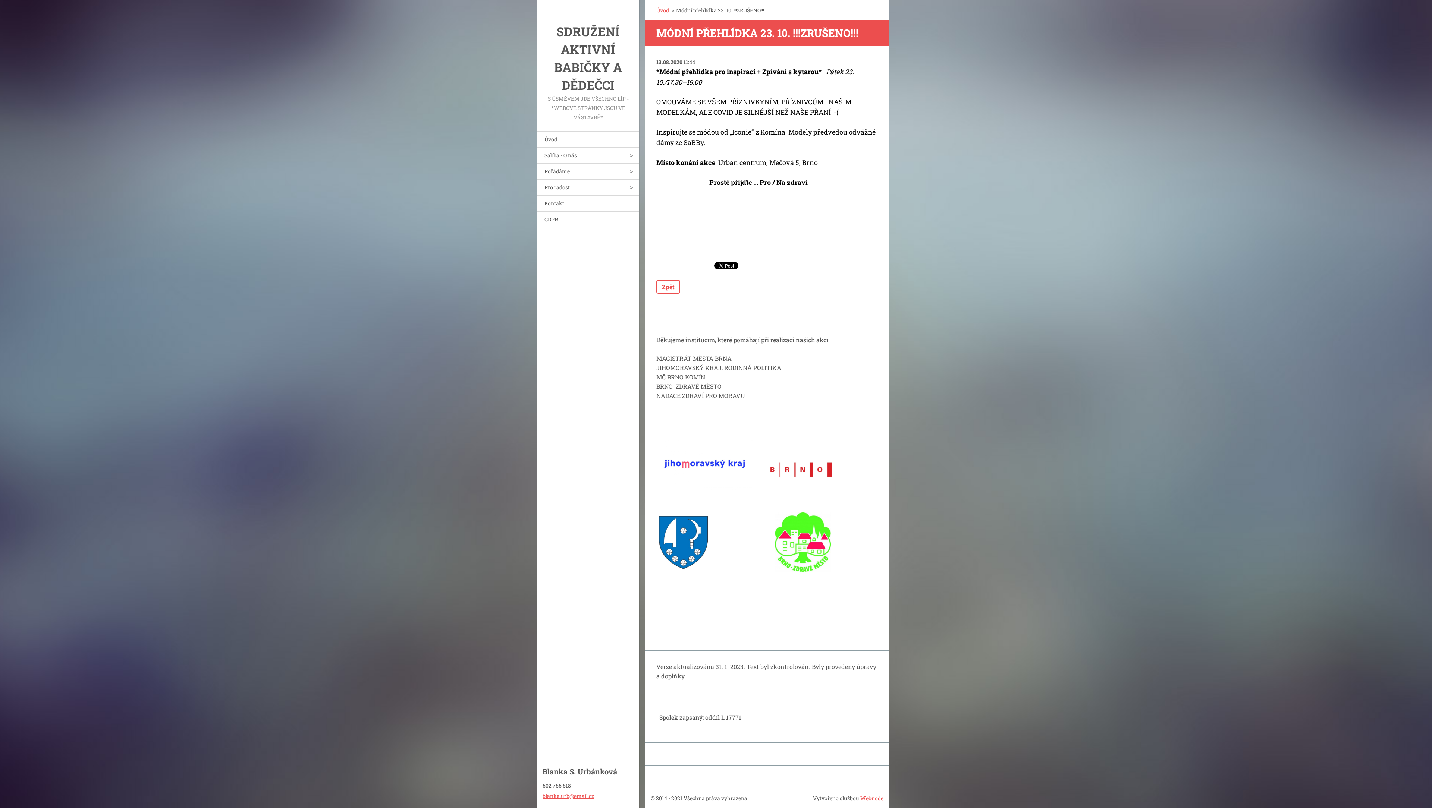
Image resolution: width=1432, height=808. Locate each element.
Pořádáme (557, 171)
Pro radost (557, 187)
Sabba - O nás (560, 155)
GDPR (551, 219)
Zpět (668, 287)
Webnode (871, 798)
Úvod (550, 139)
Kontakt (554, 203)
